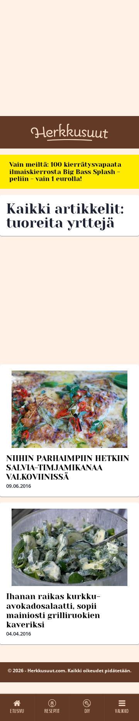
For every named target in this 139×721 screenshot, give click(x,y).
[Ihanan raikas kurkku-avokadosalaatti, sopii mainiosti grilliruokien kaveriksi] (69, 547)
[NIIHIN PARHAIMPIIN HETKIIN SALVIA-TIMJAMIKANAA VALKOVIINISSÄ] (69, 409)
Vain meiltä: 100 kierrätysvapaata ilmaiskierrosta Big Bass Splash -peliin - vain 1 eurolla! (65, 172)
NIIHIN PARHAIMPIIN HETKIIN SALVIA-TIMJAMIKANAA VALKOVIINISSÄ (67, 468)
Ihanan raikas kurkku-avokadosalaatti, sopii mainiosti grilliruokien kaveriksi (53, 610)
